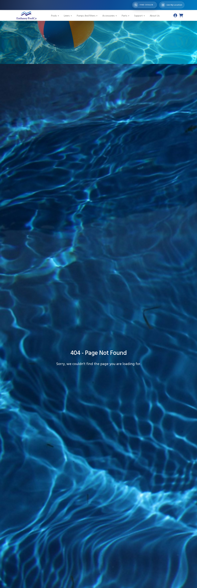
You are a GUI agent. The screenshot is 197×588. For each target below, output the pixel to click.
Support (138, 15)
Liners (67, 15)
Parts (124, 15)
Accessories (108, 15)
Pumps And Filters (86, 15)
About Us (155, 15)
